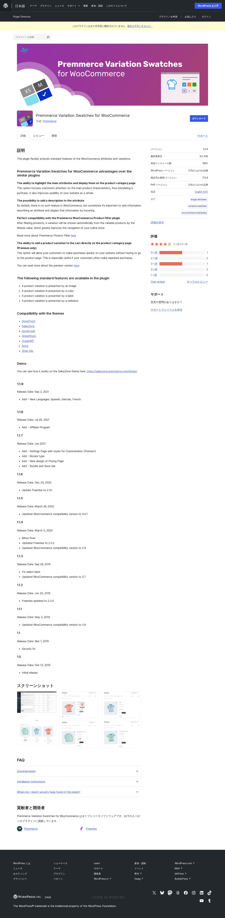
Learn (97, 863)
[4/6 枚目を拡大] (94, 725)
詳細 (23, 135)
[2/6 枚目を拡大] (52, 720)
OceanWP (28, 341)
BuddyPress (183, 878)
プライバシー (20, 878)
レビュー (38, 135)
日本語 (48, 897)
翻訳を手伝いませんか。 (140, 26)
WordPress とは (21, 863)
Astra (25, 346)
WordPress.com (185, 863)
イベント (139, 868)
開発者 (97, 873)
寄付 (138, 873)
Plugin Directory (22, 16)
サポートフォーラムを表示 (166, 309)
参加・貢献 (140, 863)
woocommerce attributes (194, 213)
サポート (202, 135)
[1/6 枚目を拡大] (52, 696)
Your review (158, 281)
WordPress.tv (102, 878)
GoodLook (28, 331)
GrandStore (29, 336)
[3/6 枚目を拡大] (94, 696)
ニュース (17, 868)
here (73, 235)
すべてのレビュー (197, 281)
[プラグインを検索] (48, 37)
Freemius (91, 828)
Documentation (26, 771)
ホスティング (20, 873)
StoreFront (28, 321)
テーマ (57, 868)
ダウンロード (199, 118)
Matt (179, 868)
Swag (138, 878)
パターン (58, 878)
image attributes (199, 199)
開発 (54, 135)
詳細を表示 (157, 222)
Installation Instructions (31, 781)
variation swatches (197, 206)
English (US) (201, 191)
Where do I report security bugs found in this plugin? (48, 792)
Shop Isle (27, 350)
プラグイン (59, 873)
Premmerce (49, 121)
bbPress (181, 873)
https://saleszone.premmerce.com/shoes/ (112, 371)
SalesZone (28, 326)
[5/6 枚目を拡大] (136, 696)
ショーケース (60, 863)
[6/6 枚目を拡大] (136, 725)
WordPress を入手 (208, 5)
